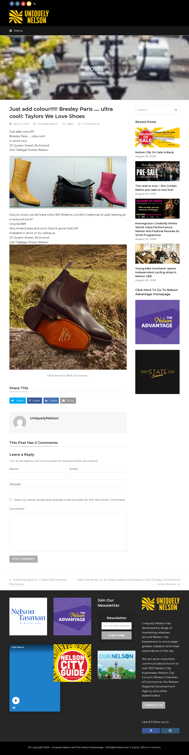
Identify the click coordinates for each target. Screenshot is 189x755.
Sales (70, 123)
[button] (16, 30)
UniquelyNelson (47, 123)
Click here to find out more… (68, 375)
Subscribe (117, 635)
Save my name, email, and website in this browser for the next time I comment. (69, 499)
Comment (17, 509)
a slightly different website (145, 747)
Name (14, 469)
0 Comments (91, 123)
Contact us (154, 705)
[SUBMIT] (176, 110)
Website (15, 484)
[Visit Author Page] (19, 422)
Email (74, 469)
